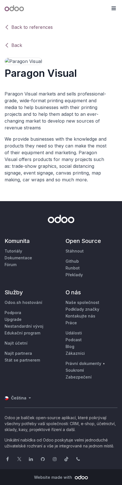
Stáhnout (75, 251)
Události (74, 332)
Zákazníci (75, 353)
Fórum (10, 264)
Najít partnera (18, 353)
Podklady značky (82, 309)
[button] (113, 8)
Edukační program (22, 332)
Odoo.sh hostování (23, 302)
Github (72, 261)
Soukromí (75, 370)
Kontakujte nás (80, 316)
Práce (71, 322)
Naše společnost (82, 302)
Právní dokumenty (83, 363)
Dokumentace (18, 257)
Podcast (74, 339)
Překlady (74, 274)
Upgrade (13, 319)
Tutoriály (13, 251)
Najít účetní (16, 343)
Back (16, 45)
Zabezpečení (79, 377)
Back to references (32, 27)
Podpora (13, 312)
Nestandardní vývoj (24, 326)
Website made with (53, 477)
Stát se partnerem (22, 360)
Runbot (73, 268)
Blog (70, 346)
